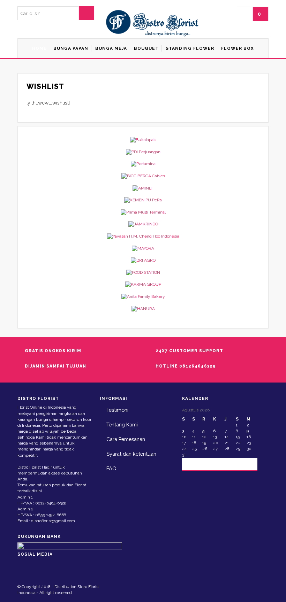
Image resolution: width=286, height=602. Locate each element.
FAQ (111, 468)
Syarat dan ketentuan (131, 454)
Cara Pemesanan (125, 439)
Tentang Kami (122, 424)
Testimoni (117, 410)
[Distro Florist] (153, 23)
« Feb (193, 463)
